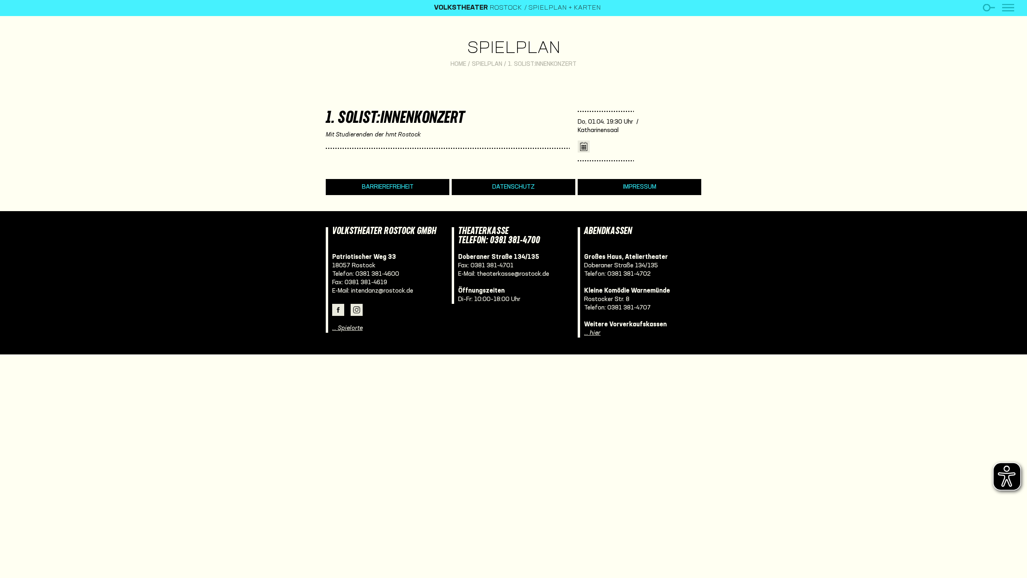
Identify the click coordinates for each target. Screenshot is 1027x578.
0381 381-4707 (629, 308)
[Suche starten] (988, 8)
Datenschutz (513, 187)
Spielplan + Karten (564, 8)
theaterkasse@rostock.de (513, 274)
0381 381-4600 (377, 274)
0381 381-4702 (629, 274)
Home (458, 64)
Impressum (639, 187)
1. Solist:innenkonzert (542, 64)
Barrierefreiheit (388, 187)
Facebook (338, 310)
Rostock (478, 8)
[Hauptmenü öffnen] (1008, 8)
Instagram (357, 310)
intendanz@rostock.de (382, 291)
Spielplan (513, 49)
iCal (584, 146)
